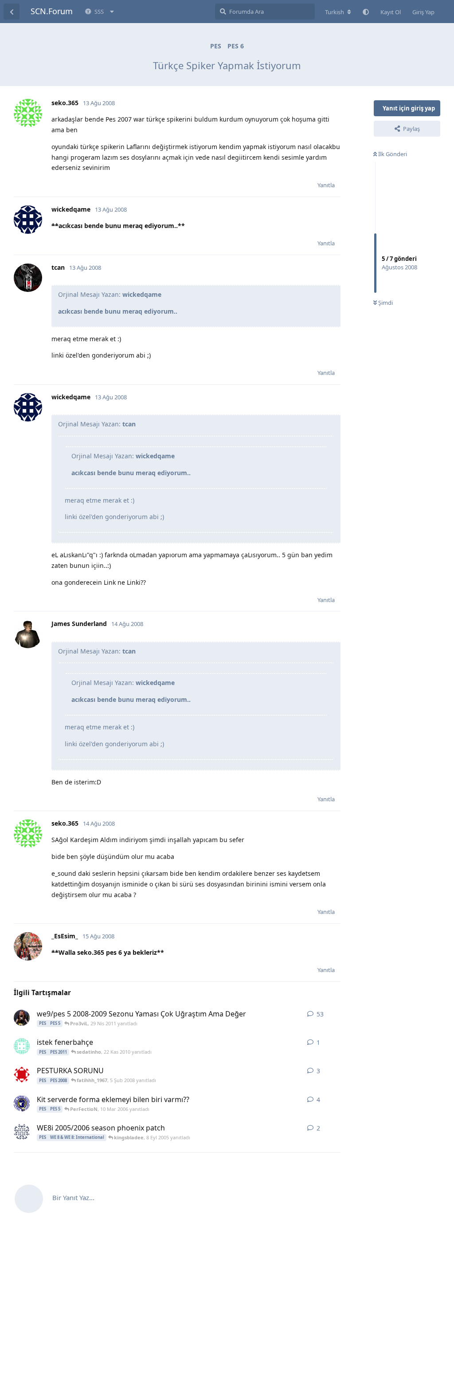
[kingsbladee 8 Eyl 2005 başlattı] (22, 1132)
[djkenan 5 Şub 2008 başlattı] (22, 1075)
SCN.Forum (52, 11)
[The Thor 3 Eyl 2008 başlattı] (22, 1018)
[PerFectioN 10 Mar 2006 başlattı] (22, 1103)
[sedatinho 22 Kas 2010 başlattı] (22, 1046)
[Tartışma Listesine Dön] (12, 12)
